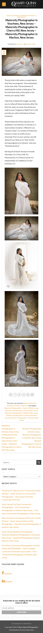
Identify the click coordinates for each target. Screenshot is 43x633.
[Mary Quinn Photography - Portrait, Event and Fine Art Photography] (23, 4)
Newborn (24, 15)
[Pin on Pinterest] (28, 395)
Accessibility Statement (21, 623)
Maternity (16, 15)
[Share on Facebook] (15, 395)
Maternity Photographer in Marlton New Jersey (21, 410)
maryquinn (31, 44)
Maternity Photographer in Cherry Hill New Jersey (21, 408)
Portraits (32, 15)
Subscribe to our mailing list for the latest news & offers (21, 602)
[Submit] (38, 462)
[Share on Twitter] (19, 395)
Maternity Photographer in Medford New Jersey (21, 413)
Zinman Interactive (27, 630)
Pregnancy (21, 17)
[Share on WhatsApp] (11, 395)
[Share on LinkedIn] (32, 395)
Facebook (8, 573)
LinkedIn (8, 581)
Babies (8, 15)
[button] (4, 4)
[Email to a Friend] (24, 395)
